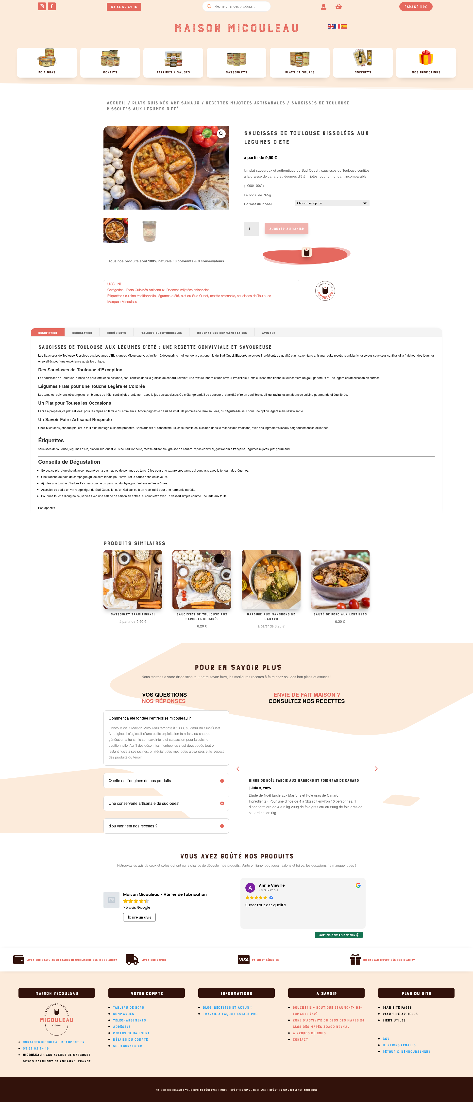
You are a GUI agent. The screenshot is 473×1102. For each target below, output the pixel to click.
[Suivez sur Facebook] (52, 6)
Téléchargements (129, 1019)
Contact (300, 1038)
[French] (337, 25)
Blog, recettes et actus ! (227, 1006)
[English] (331, 25)
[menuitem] (323, 6)
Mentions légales (399, 1044)
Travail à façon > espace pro (230, 1013)
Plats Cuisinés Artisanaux (166, 102)
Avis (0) (268, 332)
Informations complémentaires (222, 332)
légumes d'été (168, 296)
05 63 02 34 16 (124, 6)
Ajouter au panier (286, 228)
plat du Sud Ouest (194, 296)
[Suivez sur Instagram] (42, 6)
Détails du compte (130, 1038)
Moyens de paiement (131, 1032)
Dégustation (82, 332)
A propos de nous (309, 1032)
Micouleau (129, 302)
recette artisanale (222, 296)
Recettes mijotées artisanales (245, 102)
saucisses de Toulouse (254, 296)
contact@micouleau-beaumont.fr (53, 1041)
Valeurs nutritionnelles (161, 332)
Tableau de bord (128, 1006)
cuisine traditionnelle (140, 296)
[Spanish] (344, 25)
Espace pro (416, 6)
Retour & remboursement (406, 1051)
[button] (221, 133)
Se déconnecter (127, 1045)
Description (47, 332)
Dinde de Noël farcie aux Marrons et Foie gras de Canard (304, 779)
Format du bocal (258, 204)
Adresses (122, 1026)
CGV (386, 1038)
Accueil (116, 102)
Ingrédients (116, 332)
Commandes (123, 1013)
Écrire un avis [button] (139, 917)
